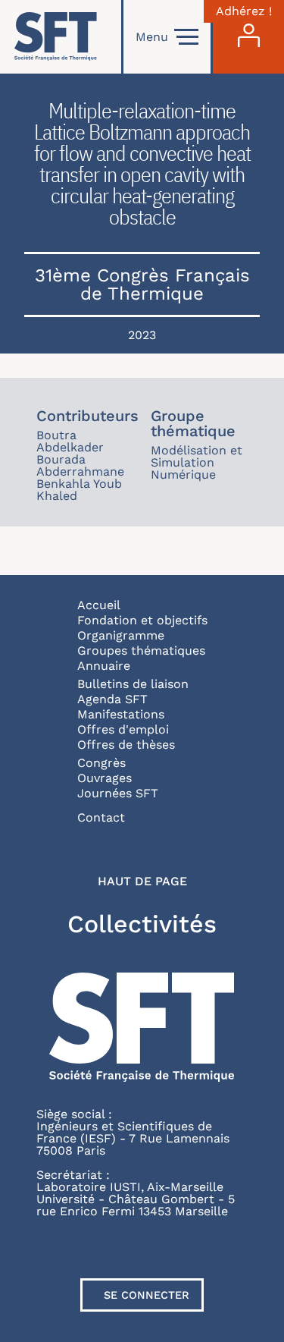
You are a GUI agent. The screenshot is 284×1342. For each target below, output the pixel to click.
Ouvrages (104, 778)
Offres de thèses (126, 744)
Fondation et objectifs (142, 620)
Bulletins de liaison (133, 684)
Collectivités (142, 924)
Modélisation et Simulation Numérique (196, 462)
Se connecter (146, 1295)
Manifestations (120, 714)
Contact (101, 817)
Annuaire (103, 665)
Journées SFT (117, 793)
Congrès (101, 763)
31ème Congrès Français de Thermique (142, 284)
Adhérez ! (244, 11)
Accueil (98, 605)
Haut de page (142, 881)
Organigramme (120, 635)
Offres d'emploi (123, 729)
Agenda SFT (112, 699)
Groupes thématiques (141, 650)
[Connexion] (248, 37)
